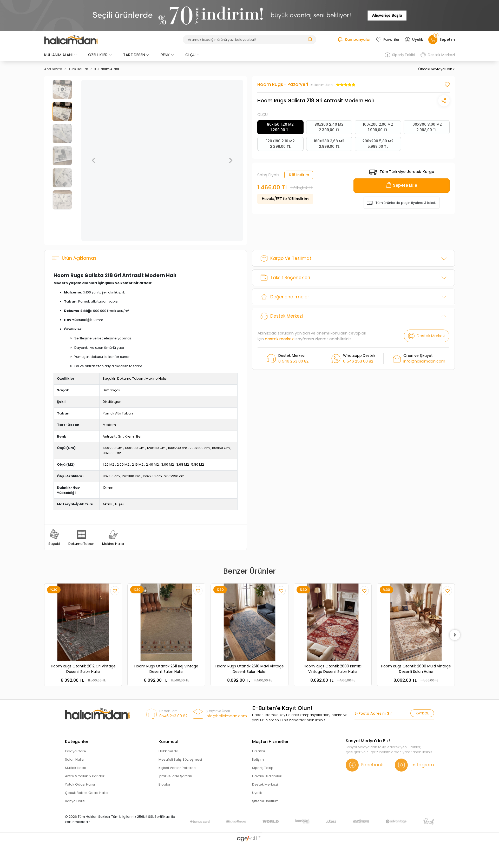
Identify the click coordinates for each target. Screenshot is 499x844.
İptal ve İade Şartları (175, 776)
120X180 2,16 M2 (280, 143)
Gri (120, 436)
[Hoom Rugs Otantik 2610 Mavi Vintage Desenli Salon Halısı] (249, 622)
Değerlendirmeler (289, 297)
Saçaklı (109, 378)
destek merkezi (279, 338)
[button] (93, 160)
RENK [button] (165, 54)
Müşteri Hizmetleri (271, 742)
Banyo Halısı (75, 801)
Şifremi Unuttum (265, 801)
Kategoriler (76, 742)
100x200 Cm (112, 447)
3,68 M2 (182, 464)
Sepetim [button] (445, 38)
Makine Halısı (156, 378)
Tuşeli (119, 504)
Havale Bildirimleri (267, 776)
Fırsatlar (258, 751)
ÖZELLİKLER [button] (98, 54)
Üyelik (417, 39)
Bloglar (164, 784)
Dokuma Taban (130, 378)
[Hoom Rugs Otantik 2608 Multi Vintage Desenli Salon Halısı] (416, 622)
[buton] (249, 15)
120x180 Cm (156, 447)
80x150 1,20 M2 (280, 127)
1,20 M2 (108, 464)
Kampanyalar (358, 39)
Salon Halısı (74, 759)
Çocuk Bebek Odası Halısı (86, 792)
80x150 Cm (221, 447)
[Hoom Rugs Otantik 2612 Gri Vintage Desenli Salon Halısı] (83, 622)
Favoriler (391, 39)
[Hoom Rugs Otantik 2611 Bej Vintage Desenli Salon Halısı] (166, 622)
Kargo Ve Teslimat (290, 258)
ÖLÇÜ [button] (190, 54)
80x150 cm (111, 476)
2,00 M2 (123, 464)
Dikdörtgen (112, 401)
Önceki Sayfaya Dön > (436, 68)
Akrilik (107, 504)
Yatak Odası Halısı (80, 784)
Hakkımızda (168, 751)
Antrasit (109, 436)
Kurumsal (168, 742)
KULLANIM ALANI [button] (58, 54)
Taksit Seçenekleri (290, 277)
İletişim (258, 759)
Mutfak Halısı (75, 767)
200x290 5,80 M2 (377, 143)
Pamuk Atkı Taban (118, 413)
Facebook (372, 765)
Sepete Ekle (405, 185)
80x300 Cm (112, 453)
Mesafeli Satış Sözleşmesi (180, 759)
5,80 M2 (197, 464)
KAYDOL (422, 713)
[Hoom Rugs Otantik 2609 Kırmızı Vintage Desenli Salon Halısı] (332, 622)
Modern (109, 424)
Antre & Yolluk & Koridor (84, 776)
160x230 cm (177, 447)
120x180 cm (131, 476)
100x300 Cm (135, 447)
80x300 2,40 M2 (329, 127)
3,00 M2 (167, 464)
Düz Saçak (111, 390)
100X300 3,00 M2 (426, 127)
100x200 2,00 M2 (378, 127)
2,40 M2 (152, 464)
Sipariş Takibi (403, 54)
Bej (138, 436)
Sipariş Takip (262, 767)
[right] (454, 635)
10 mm (108, 487)
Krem (129, 436)
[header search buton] (310, 39)
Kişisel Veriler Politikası (177, 767)
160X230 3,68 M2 (329, 143)
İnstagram (422, 765)
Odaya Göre (75, 751)
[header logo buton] (71, 40)
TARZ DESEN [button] (134, 54)
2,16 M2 (137, 464)
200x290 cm (199, 447)
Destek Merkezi (441, 54)
